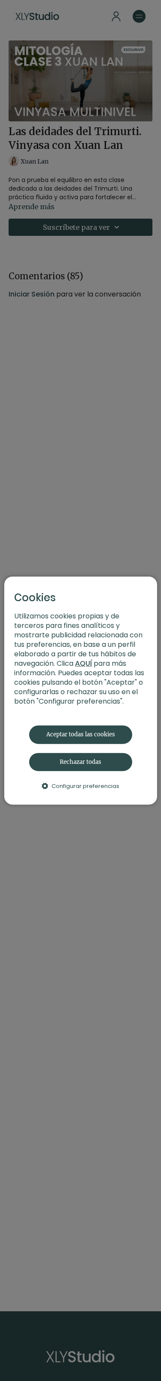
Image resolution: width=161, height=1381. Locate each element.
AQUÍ (83, 663)
